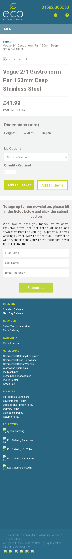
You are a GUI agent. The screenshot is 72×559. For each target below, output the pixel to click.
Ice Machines (10, 371)
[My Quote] (55, 16)
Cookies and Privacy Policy (18, 404)
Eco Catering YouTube (19, 449)
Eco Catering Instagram (20, 458)
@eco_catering (15, 431)
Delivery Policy (11, 408)
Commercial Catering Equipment (21, 356)
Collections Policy (13, 412)
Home (7, 42)
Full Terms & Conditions (16, 396)
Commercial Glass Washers (19, 364)
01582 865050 (55, 7)
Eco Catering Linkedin (19, 467)
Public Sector (10, 379)
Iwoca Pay (9, 383)
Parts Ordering (11, 330)
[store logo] (13, 11)
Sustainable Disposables (17, 375)
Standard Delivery (13, 309)
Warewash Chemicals (15, 368)
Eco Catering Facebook (20, 440)
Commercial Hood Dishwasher (20, 360)
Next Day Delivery (13, 313)
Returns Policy (11, 416)
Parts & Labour (11, 343)
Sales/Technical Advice (16, 326)
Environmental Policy (14, 400)
